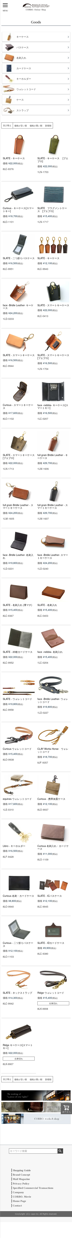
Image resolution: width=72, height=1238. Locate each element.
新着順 (48, 125)
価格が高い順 (36, 125)
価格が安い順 (20, 125)
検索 (60, 1151)
